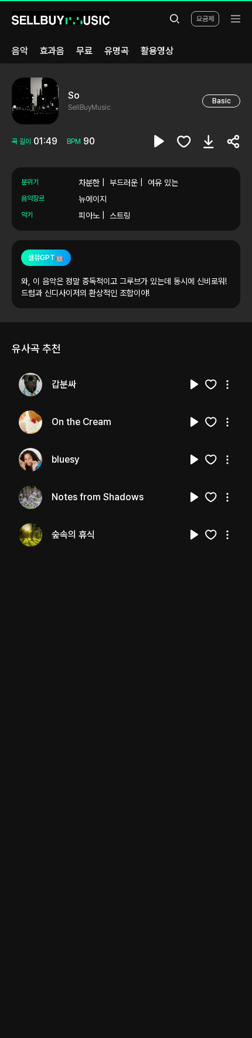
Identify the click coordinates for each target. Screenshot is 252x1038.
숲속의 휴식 (73, 534)
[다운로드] (209, 141)
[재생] (194, 384)
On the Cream (81, 421)
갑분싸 (64, 384)
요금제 (205, 19)
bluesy (66, 459)
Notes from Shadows (98, 497)
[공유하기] (233, 141)
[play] (159, 141)
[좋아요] (184, 141)
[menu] (235, 18)
